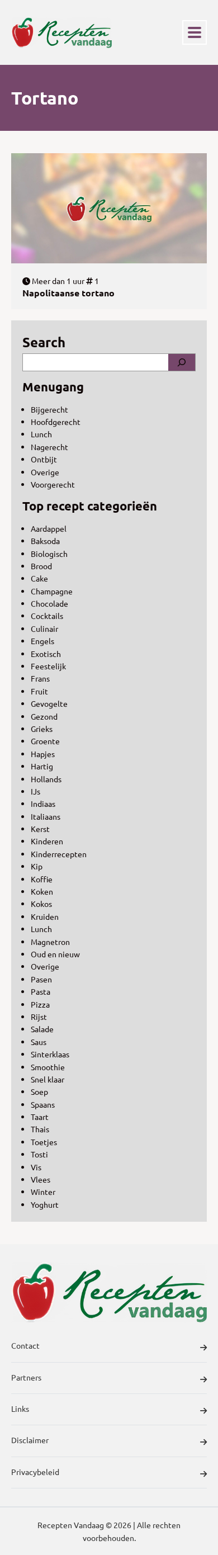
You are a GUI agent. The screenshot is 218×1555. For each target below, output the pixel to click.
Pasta (40, 991)
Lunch (41, 434)
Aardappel (49, 528)
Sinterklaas (50, 1054)
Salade (42, 1029)
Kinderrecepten (59, 854)
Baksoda (45, 541)
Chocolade (49, 603)
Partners (26, 1377)
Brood (41, 566)
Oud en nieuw (55, 954)
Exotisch (46, 654)
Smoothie (48, 1067)
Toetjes (44, 1142)
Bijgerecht (49, 409)
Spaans (43, 1104)
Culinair (44, 628)
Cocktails (47, 616)
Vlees (40, 1179)
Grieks (42, 729)
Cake (39, 578)
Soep (39, 1091)
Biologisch (49, 554)
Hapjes (43, 754)
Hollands (46, 779)
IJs (35, 791)
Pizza (40, 1004)
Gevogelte (49, 703)
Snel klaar (47, 1079)
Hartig (42, 766)
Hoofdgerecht (55, 422)
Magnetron (50, 942)
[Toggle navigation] (194, 32)
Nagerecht (49, 447)
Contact (25, 1345)
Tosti (39, 1154)
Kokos (41, 904)
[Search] (181, 362)
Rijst (39, 1017)
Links (20, 1408)
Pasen (41, 979)
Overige (45, 472)
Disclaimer (30, 1440)
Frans (40, 678)
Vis (36, 1167)
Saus (38, 1042)
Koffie (42, 879)
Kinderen (47, 841)
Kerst (40, 829)
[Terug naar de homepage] (61, 32)
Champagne (52, 591)
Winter (43, 1192)
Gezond (44, 716)
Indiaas (43, 803)
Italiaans (45, 816)
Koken (42, 891)
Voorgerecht (53, 484)
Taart (40, 1117)
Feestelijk (48, 666)
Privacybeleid (35, 1472)
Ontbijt (44, 459)
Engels (42, 641)
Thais (40, 1129)
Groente (45, 741)
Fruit (39, 691)
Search (43, 342)
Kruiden (45, 916)
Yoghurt (45, 1204)
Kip (36, 866)
